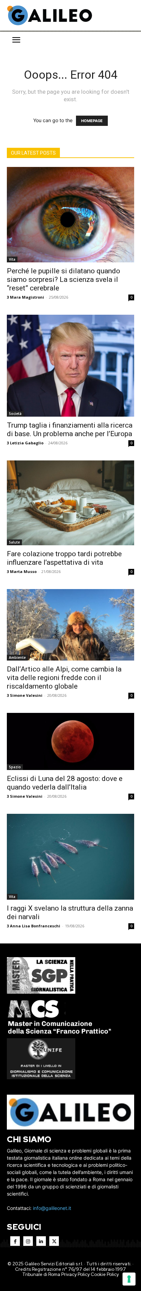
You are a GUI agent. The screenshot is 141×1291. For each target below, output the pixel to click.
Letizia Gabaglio (26, 442)
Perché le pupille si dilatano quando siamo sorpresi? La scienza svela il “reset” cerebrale (63, 279)
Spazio (15, 767)
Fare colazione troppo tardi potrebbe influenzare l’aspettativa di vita (64, 558)
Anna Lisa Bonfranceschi (35, 925)
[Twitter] (54, 1241)
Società (15, 413)
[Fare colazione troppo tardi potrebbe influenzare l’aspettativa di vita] (70, 502)
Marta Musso (23, 571)
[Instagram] (28, 1241)
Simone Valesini (26, 695)
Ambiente (17, 657)
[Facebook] (15, 1241)
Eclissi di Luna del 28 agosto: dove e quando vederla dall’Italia (65, 782)
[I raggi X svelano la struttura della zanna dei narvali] (70, 856)
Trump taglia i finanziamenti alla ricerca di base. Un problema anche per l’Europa (69, 429)
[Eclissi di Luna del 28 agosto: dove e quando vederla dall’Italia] (70, 741)
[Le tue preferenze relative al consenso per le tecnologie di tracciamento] (129, 1279)
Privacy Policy (75, 1274)
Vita (12, 259)
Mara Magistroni (27, 297)
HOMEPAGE (92, 120)
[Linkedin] (41, 1241)
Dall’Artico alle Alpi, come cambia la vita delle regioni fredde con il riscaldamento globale (64, 677)
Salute (14, 542)
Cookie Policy (105, 1274)
